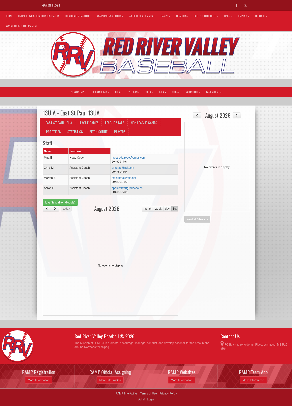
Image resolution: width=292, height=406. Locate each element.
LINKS (227, 16)
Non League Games (144, 122)
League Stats (114, 122)
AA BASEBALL (192, 92)
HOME (9, 16)
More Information (38, 380)
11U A (117, 92)
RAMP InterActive (126, 393)
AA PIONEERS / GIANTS (141, 16)
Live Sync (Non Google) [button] (60, 202)
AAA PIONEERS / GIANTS (109, 16)
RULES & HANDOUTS (205, 16)
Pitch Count (98, 131)
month (148, 208)
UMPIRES (242, 16)
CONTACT (260, 16)
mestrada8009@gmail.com (129, 157)
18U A (175, 92)
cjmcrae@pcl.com (123, 168)
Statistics (75, 131)
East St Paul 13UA (59, 122)
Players (120, 131)
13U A (148, 92)
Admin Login (146, 399)
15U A (161, 92)
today (66, 208)
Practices (53, 131)
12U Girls (133, 92)
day (167, 208)
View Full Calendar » (197, 219)
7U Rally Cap (77, 92)
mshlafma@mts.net (124, 178)
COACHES (181, 16)
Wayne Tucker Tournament (21, 26)
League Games (89, 122)
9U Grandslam (99, 92)
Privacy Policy (168, 393)
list (175, 208)
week (158, 208)
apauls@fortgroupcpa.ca (127, 188)
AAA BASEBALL (213, 92)
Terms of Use (148, 393)
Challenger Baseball (78, 16)
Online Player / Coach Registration (38, 16)
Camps (164, 16)
